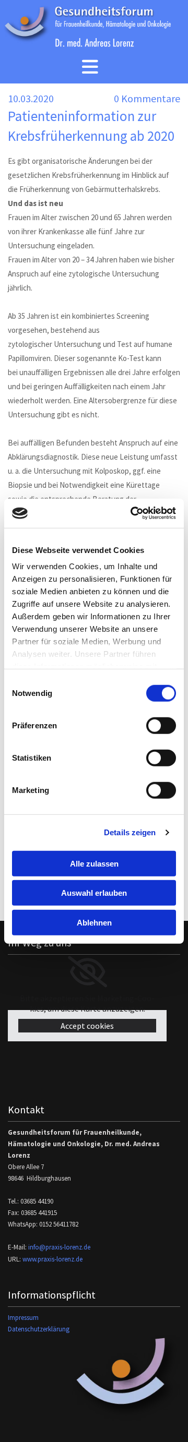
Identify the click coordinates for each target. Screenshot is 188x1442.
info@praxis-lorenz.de (59, 1247)
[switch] (161, 725)
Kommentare (147, 98)
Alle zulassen (94, 863)
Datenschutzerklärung (38, 1329)
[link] (87, 972)
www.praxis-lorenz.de (52, 1259)
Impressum (23, 1317)
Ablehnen (94, 922)
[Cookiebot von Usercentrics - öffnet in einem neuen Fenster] (132, 513)
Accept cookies (87, 1025)
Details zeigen (130, 832)
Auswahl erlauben (94, 892)
